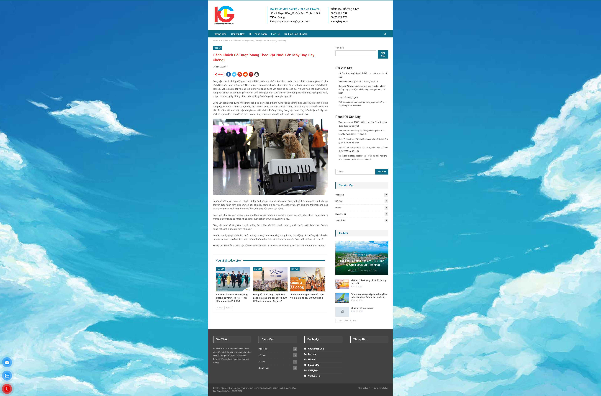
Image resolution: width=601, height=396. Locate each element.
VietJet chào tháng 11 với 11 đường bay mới (358, 81)
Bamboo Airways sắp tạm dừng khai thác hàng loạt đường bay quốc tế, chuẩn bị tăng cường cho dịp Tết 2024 (362, 89)
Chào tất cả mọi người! (349, 97)
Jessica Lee (344, 147)
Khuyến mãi (340, 214)
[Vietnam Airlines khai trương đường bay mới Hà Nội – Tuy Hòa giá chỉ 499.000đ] (233, 279)
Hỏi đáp (217, 48)
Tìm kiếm (339, 48)
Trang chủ (220, 34)
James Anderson (346, 130)
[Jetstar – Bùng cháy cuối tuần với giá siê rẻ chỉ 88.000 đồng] (307, 279)
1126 (374, 271)
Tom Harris (343, 122)
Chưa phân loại (316, 348)
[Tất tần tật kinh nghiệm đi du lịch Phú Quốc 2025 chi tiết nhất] (362, 258)
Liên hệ (275, 34)
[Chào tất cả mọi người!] (342, 312)
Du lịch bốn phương (296, 34)
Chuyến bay (237, 34)
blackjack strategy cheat (350, 156)
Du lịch (338, 207)
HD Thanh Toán (258, 34)
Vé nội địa (339, 195)
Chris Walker (344, 139)
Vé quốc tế (340, 220)
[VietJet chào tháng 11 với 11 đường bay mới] (342, 284)
